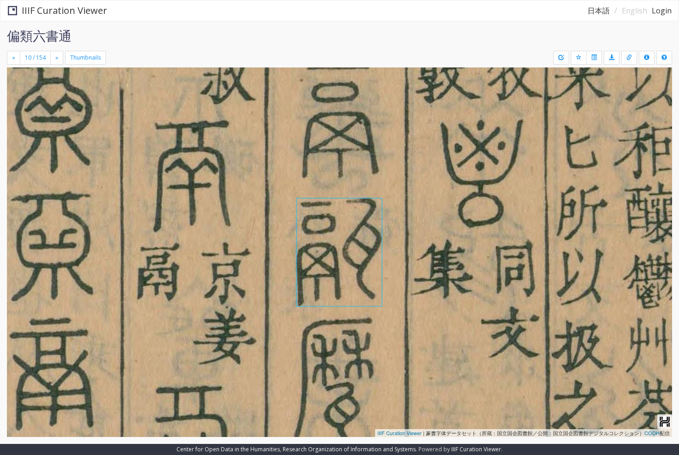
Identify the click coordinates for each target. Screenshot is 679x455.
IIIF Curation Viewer (64, 10)
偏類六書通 (39, 35)
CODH (652, 433)
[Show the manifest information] (647, 58)
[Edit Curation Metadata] (561, 58)
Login (662, 11)
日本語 (599, 11)
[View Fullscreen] (18, 107)
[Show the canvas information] (629, 58)
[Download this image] (611, 58)
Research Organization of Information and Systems (349, 449)
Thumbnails (85, 57)
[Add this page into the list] (579, 58)
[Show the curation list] (594, 58)
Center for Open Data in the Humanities (228, 449)
